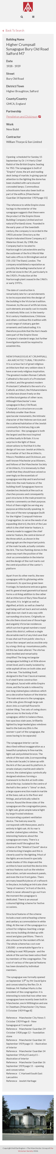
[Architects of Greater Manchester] (28, 7)
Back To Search (15, 30)
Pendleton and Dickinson (21, 116)
